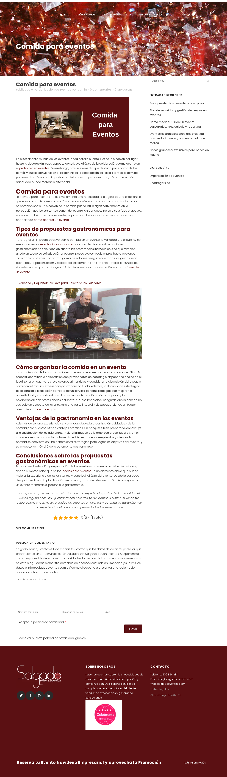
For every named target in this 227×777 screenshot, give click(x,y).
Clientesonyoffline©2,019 (165, 695)
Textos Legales (159, 689)
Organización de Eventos (53, 90)
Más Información (195, 762)
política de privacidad (58, 638)
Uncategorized (160, 183)
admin (82, 90)
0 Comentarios (101, 90)
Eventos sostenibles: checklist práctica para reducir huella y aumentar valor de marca (177, 138)
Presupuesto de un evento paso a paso (177, 103)
